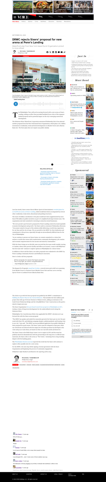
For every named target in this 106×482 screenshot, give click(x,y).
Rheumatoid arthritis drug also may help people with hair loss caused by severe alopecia (81, 146)
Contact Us (43, 474)
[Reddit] (56, 52)
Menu (15, 17)
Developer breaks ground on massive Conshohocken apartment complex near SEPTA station (50, 183)
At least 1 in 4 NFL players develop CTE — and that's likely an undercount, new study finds (82, 151)
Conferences (74, 244)
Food (72, 119)
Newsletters (67, 21)
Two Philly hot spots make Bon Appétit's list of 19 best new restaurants (81, 69)
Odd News (43, 21)
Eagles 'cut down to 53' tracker (79, 61)
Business (59, 21)
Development (18, 56)
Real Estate (74, 192)
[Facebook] (47, 52)
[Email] (61, 52)
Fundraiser (74, 218)
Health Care (74, 278)
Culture (60, 16)
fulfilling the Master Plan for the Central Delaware (27, 297)
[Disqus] (39, 410)
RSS (83, 474)
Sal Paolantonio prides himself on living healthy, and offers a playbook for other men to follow (82, 155)
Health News (74, 102)
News (41, 16)
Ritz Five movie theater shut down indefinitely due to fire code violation (80, 72)
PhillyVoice (23, 17)
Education (51, 21)
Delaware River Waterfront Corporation (50, 364)
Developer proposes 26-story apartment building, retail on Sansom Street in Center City (50, 173)
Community (74, 252)
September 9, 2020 (32, 263)
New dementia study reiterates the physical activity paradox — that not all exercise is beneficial (81, 159)
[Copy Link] (64, 52)
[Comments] (59, 52)
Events (70, 16)
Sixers (62, 364)
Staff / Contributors (72, 474)
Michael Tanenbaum (27, 51)
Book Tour (74, 183)
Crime (36, 21)
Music (73, 110)
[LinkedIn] (53, 52)
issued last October (34, 268)
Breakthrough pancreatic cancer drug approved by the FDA (80, 142)
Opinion (30, 21)
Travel (73, 200)
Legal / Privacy (58, 474)
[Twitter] (50, 52)
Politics (24, 21)
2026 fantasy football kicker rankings (81, 62)
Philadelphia (16, 367)
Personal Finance (76, 226)
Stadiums (26, 56)
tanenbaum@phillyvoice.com (30, 361)
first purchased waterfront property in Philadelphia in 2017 (44, 307)
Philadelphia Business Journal (24, 342)
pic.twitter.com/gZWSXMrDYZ (34, 261)
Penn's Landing (35, 364)
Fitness (73, 175)
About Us (15, 474)
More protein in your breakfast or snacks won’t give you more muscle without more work (81, 163)
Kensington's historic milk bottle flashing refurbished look (49, 178)
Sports (80, 16)
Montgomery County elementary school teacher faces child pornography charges (81, 75)
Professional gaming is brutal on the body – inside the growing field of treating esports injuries (82, 66)
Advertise (29, 474)
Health (50, 16)
